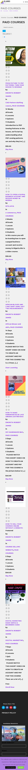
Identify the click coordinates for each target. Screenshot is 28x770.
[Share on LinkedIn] (14, 707)
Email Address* (8, 743)
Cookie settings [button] (10, 767)
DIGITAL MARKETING (14, 640)
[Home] (1, 10)
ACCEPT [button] (21, 767)
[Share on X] (3, 707)
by (6, 90)
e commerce (11, 213)
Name (4, 751)
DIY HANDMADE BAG (14, 432)
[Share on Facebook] (7, 707)
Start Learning (11, 368)
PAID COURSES (13, 10)
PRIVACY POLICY (9, 713)
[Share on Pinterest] (10, 707)
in (6, 99)
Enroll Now (10, 687)
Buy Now (9, 149)
